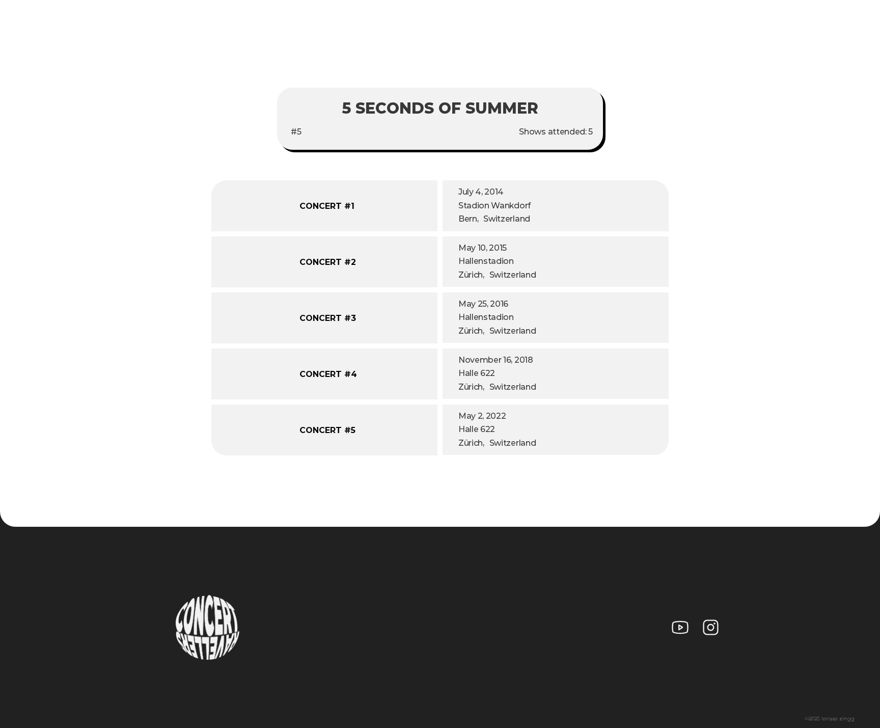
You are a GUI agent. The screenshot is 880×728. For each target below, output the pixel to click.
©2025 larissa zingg (830, 718)
